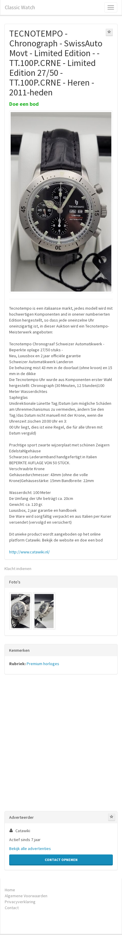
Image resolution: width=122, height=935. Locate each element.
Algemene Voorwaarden (26, 895)
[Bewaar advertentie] (109, 32)
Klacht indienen (17, 568)
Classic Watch (20, 7)
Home (10, 889)
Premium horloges (43, 663)
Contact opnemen (61, 859)
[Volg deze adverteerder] (111, 817)
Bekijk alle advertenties (30, 848)
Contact (12, 907)
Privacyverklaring (20, 901)
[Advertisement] (61, 744)
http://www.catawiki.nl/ (29, 552)
